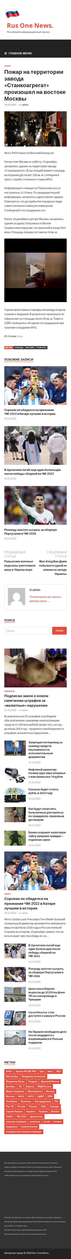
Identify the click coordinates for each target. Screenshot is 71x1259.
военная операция (16, 1121)
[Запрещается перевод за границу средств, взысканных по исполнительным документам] (15, 754)
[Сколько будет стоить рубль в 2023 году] (15, 801)
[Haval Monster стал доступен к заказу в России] (15, 1024)
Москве (10, 1096)
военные (35, 1121)
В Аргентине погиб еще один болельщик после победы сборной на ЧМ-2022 (32, 471)
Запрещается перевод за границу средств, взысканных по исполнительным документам (45, 749)
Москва (30, 347)
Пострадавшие (43, 1101)
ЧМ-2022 (21, 1116)
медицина (11, 1126)
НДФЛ (40, 1096)
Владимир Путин (15, 1081)
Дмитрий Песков (50, 1081)
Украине (43, 1111)
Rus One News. (30, 25)
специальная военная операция (24, 1131)
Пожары (42, 347)
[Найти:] (35, 631)
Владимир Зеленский (33, 1076)
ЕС (20, 1086)
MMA (9, 1071)
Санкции (54, 1106)
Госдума (32, 1081)
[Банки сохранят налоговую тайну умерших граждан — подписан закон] (15, 844)
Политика (26, 1101)
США (43, 1106)
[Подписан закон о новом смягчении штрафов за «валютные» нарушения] (35, 688)
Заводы (19, 347)
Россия (33, 1106)
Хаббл (9, 1116)
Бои (42, 1071)
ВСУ (59, 1071)
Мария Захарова (15, 1091)
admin (25, 104)
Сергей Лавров (14, 1111)
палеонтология (29, 1126)
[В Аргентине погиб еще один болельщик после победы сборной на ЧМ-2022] (35, 465)
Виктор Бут (12, 1076)
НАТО (31, 1096)
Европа (30, 1086)
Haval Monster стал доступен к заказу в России (46, 1014)
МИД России (44, 1086)
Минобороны (35, 1091)
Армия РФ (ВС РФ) (26, 1071)
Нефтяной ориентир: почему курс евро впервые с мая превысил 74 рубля (46, 773)
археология (36, 1116)
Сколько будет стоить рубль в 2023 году (43, 791)
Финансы (9, 691)
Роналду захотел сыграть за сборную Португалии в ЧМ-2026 (30, 531)
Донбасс (10, 1086)
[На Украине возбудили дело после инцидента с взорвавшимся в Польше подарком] (15, 1043)
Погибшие (11, 1101)
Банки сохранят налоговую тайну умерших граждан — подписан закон (47, 836)
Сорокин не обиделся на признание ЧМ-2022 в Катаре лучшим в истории (29, 411)
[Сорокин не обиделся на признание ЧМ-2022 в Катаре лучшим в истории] (35, 406)
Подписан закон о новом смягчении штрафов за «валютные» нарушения (26, 700)
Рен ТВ (10, 1106)
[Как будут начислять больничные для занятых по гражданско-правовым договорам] (15, 821)
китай (47, 1121)
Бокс (50, 1071)
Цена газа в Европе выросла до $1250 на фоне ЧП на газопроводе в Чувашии (46, 994)
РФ (56, 1101)
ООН (49, 1096)
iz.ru (19, 336)
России (21, 1106)
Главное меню (20, 53)
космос (57, 1121)
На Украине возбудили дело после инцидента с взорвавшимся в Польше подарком (47, 1037)
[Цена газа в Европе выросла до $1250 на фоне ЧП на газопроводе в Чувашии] (15, 1000)
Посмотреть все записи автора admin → (45, 599)
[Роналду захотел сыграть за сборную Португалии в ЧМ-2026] (35, 525)
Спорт (7, 66)
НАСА (21, 1096)
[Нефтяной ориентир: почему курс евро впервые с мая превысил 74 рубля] (15, 781)
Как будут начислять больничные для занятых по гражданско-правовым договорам (46, 814)
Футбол (55, 1111)
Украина (30, 1111)
